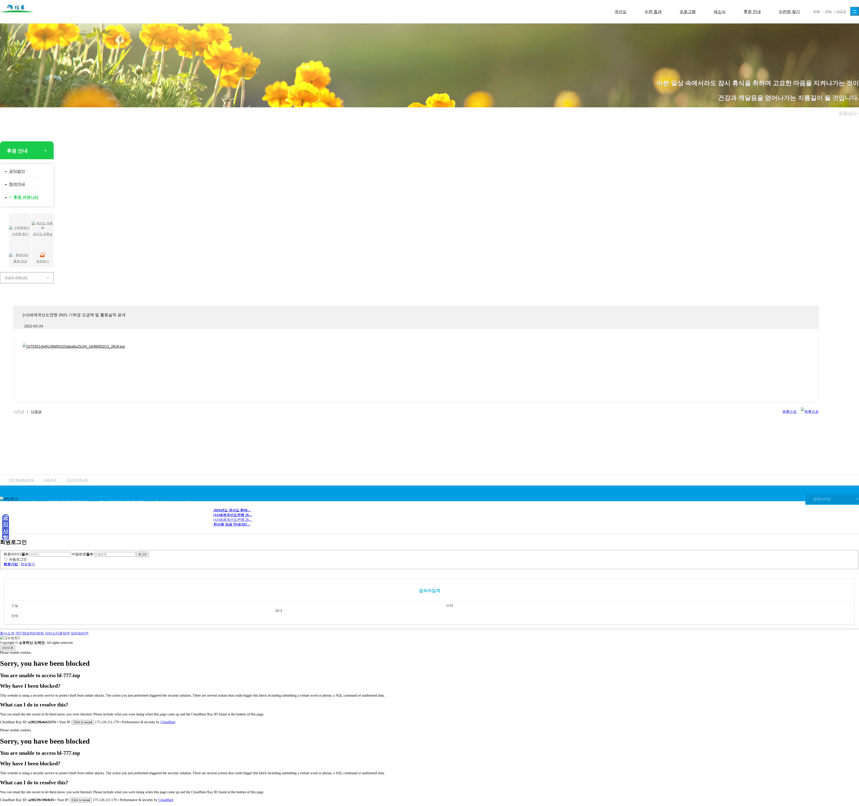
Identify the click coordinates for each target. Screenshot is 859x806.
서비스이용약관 (57, 633)
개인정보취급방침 (21, 480)
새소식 (720, 11)
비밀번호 (82, 554)
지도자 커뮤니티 (16, 277)
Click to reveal (83, 722)
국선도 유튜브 (43, 234)
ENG (828, 11)
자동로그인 (18, 559)
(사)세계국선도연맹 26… (232, 520)
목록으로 (789, 412)
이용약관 (50, 480)
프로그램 (688, 11)
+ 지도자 (840, 11)
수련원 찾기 (789, 11)
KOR (816, 11)
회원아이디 (16, 554)
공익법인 (17, 171)
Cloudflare (167, 722)
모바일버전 (80, 633)
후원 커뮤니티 (26, 197)
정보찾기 (28, 564)
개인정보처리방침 (29, 633)
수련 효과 (653, 11)
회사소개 (7, 633)
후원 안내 (752, 11)
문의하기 (42, 261)
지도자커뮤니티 (77, 480)
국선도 (620, 11)
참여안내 (17, 184)
